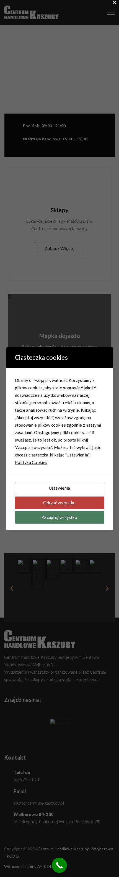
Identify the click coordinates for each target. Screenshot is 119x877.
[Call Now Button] (59, 865)
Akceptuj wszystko (59, 517)
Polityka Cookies (31, 462)
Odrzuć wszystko (59, 502)
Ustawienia (59, 487)
